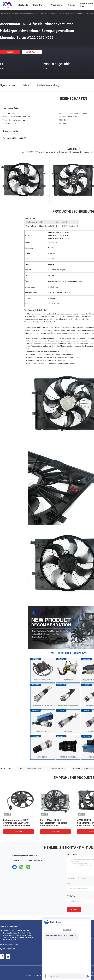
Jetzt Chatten (32, 52)
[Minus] (87, 922)
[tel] (35, 867)
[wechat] (28, 867)
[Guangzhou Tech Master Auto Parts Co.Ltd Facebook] (2, 956)
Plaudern (10, 52)
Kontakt (74, 909)
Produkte (14, 13)
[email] (14, 867)
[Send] (88, 976)
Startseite (4, 13)
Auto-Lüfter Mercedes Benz (31, 768)
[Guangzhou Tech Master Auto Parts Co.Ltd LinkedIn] (8, 956)
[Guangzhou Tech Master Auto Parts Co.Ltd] (7, 5)
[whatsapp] (21, 867)
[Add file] (45, 976)
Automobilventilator (57, 768)
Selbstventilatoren (27, 13)
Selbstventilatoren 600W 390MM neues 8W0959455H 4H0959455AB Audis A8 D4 (17, 823)
